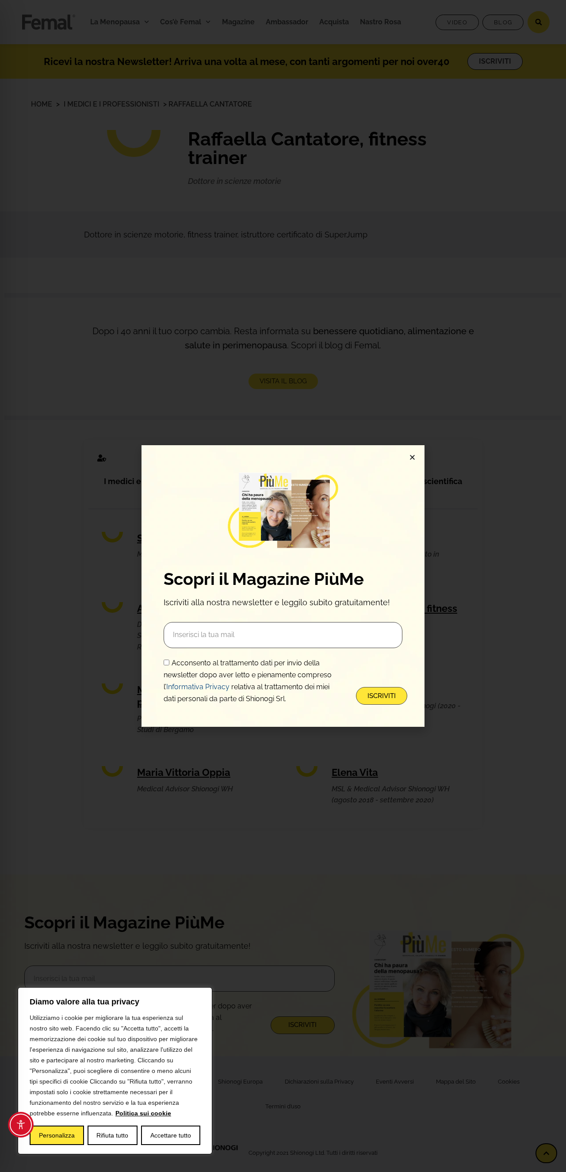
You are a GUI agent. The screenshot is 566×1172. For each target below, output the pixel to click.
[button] (412, 457)
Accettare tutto (170, 1135)
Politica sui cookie (143, 1113)
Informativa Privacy (197, 687)
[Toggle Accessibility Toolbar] (21, 1125)
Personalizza (57, 1135)
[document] (283, 586)
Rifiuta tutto (112, 1135)
